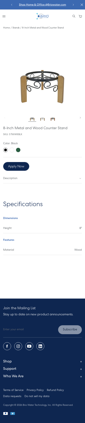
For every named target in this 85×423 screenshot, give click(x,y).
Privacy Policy (35, 390)
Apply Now (16, 166)
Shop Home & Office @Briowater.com (42, 4)
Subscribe (70, 329)
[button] (80, 16)
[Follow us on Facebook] (7, 346)
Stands (16, 28)
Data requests (12, 396)
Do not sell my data (37, 396)
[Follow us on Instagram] (18, 346)
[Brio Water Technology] (42, 16)
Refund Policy (55, 390)
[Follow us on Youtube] (29, 346)
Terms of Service (13, 390)
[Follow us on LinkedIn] (40, 346)
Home (6, 28)
